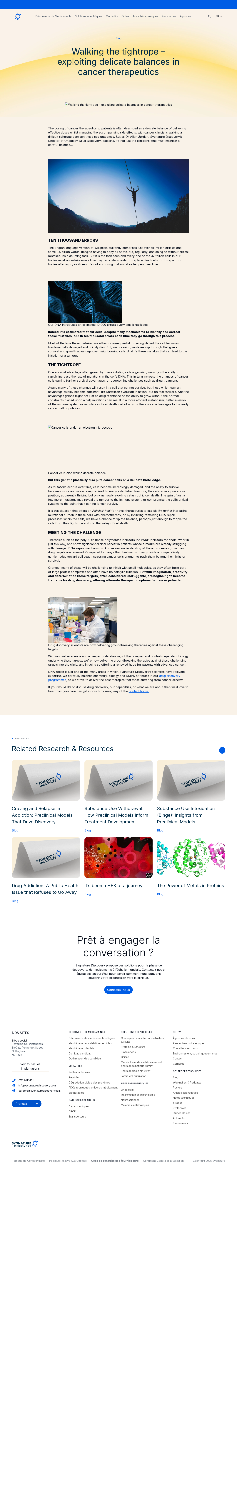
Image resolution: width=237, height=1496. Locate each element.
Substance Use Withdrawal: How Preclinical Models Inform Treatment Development (116, 815)
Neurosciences (130, 1099)
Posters (177, 1087)
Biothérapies (76, 1092)
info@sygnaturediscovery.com (37, 1085)
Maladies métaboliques (135, 1105)
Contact (177, 1058)
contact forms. (139, 691)
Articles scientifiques (185, 1092)
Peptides (74, 1077)
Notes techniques (183, 1097)
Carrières (178, 1063)
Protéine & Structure (133, 1046)
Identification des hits (81, 1048)
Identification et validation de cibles (90, 1043)
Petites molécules (79, 1072)
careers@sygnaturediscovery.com (40, 1090)
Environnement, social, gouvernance (195, 1053)
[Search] (209, 16)
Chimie (125, 1057)
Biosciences (128, 1052)
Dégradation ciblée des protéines (89, 1082)
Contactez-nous (118, 990)
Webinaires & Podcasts (187, 1082)
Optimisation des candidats (85, 1058)
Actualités (179, 1118)
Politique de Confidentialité (28, 1160)
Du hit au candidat (80, 1053)
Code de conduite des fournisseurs (115, 1160)
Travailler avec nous (185, 1048)
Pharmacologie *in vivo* (136, 1070)
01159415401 (26, 1080)
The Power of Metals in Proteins (190, 885)
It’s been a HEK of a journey (113, 885)
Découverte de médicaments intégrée (92, 1038)
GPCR (72, 1111)
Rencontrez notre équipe (188, 1043)
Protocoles (179, 1108)
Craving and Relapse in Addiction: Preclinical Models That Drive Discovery (42, 815)
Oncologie (127, 1089)
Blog (118, 38)
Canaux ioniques (79, 1106)
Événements (180, 1123)
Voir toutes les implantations (30, 1066)
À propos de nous (184, 1038)
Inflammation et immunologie (138, 1094)
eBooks (177, 1102)
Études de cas (181, 1113)
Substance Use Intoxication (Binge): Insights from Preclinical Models (186, 815)
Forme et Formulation (133, 1076)
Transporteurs (77, 1116)
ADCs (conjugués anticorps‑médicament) (94, 1087)
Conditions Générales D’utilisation (163, 1160)
